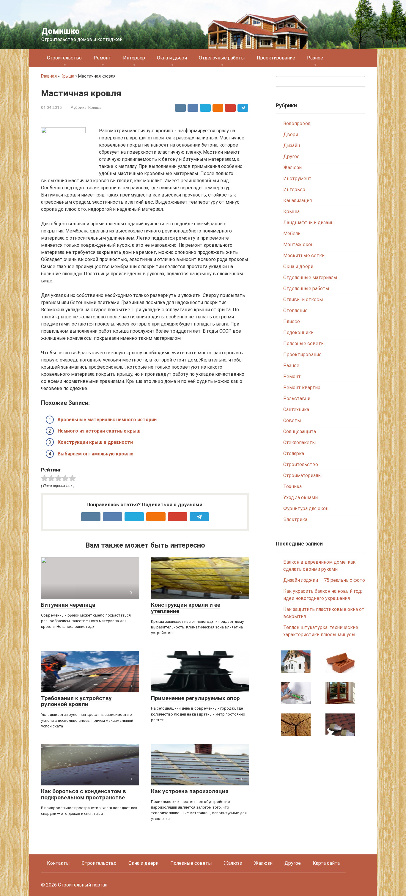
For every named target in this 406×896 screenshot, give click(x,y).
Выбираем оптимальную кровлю (95, 454)
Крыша (67, 76)
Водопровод (297, 123)
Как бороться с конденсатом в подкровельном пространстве (83, 794)
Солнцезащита (299, 431)
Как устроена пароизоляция (190, 791)
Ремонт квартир (301, 387)
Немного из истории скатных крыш (99, 431)
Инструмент (297, 178)
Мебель (291, 233)
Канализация (297, 200)
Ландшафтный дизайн (308, 222)
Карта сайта (326, 863)
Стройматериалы (302, 475)
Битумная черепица (68, 604)
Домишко (60, 31)
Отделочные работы (222, 58)
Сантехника (296, 409)
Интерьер (134, 58)
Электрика (295, 519)
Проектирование (276, 58)
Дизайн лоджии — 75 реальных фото (324, 580)
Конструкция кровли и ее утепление (185, 607)
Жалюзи (292, 167)
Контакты (58, 863)
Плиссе (291, 321)
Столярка (293, 453)
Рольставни (296, 398)
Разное (315, 58)
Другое (291, 156)
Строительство (64, 58)
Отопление (295, 310)
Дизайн (291, 145)
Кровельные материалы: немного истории (107, 419)
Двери (290, 134)
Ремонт (102, 58)
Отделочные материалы (310, 277)
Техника (292, 486)
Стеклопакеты (299, 442)
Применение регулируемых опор (195, 698)
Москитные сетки (304, 255)
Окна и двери (172, 58)
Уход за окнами (300, 497)
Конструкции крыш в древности (95, 442)
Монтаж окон (298, 244)
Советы (292, 420)
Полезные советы (304, 343)
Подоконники (298, 332)
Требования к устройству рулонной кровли (76, 701)
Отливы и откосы (303, 299)
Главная (49, 76)
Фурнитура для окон (305, 508)
